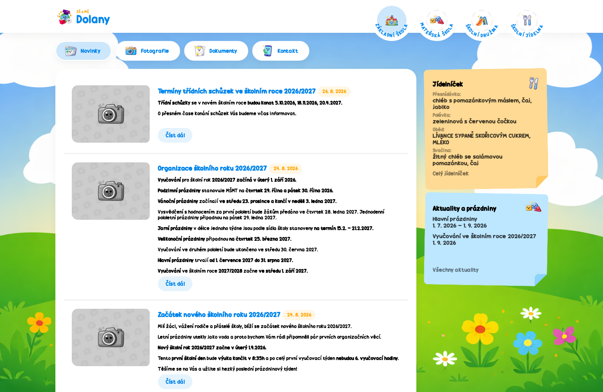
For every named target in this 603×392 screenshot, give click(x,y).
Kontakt (288, 51)
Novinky (90, 51)
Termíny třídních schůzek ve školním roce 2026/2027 (237, 91)
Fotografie (155, 51)
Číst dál (175, 135)
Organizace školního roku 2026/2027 (212, 168)
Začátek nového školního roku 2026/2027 (219, 314)
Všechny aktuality (456, 269)
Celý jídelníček (451, 173)
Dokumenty (223, 51)
